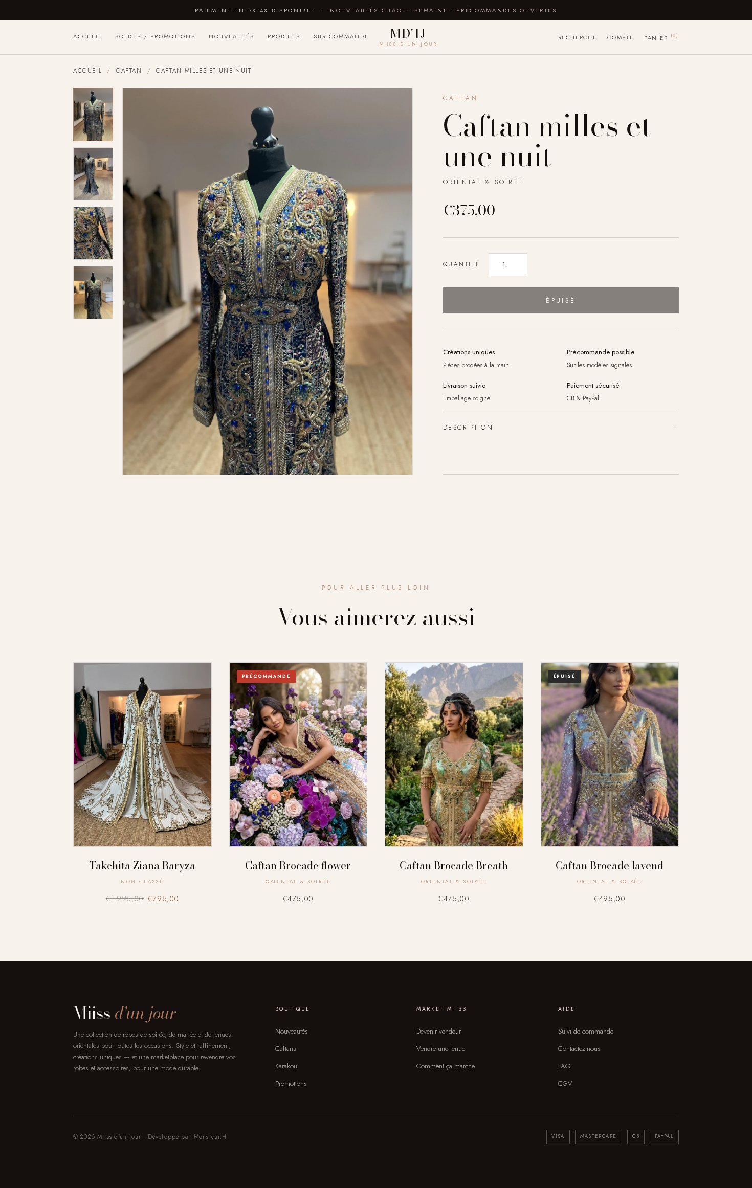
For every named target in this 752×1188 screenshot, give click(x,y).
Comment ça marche (445, 1066)
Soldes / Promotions (155, 36)
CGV (565, 1083)
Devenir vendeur (438, 1031)
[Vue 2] (93, 173)
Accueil (87, 36)
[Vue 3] (93, 233)
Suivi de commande (585, 1031)
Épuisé (561, 300)
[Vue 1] (93, 114)
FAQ (564, 1066)
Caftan (129, 70)
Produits (284, 36)
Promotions (291, 1083)
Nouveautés (231, 36)
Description (561, 427)
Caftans (285, 1048)
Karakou (286, 1066)
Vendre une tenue (440, 1048)
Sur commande (341, 36)
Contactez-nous (579, 1048)
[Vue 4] (93, 292)
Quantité (461, 264)
